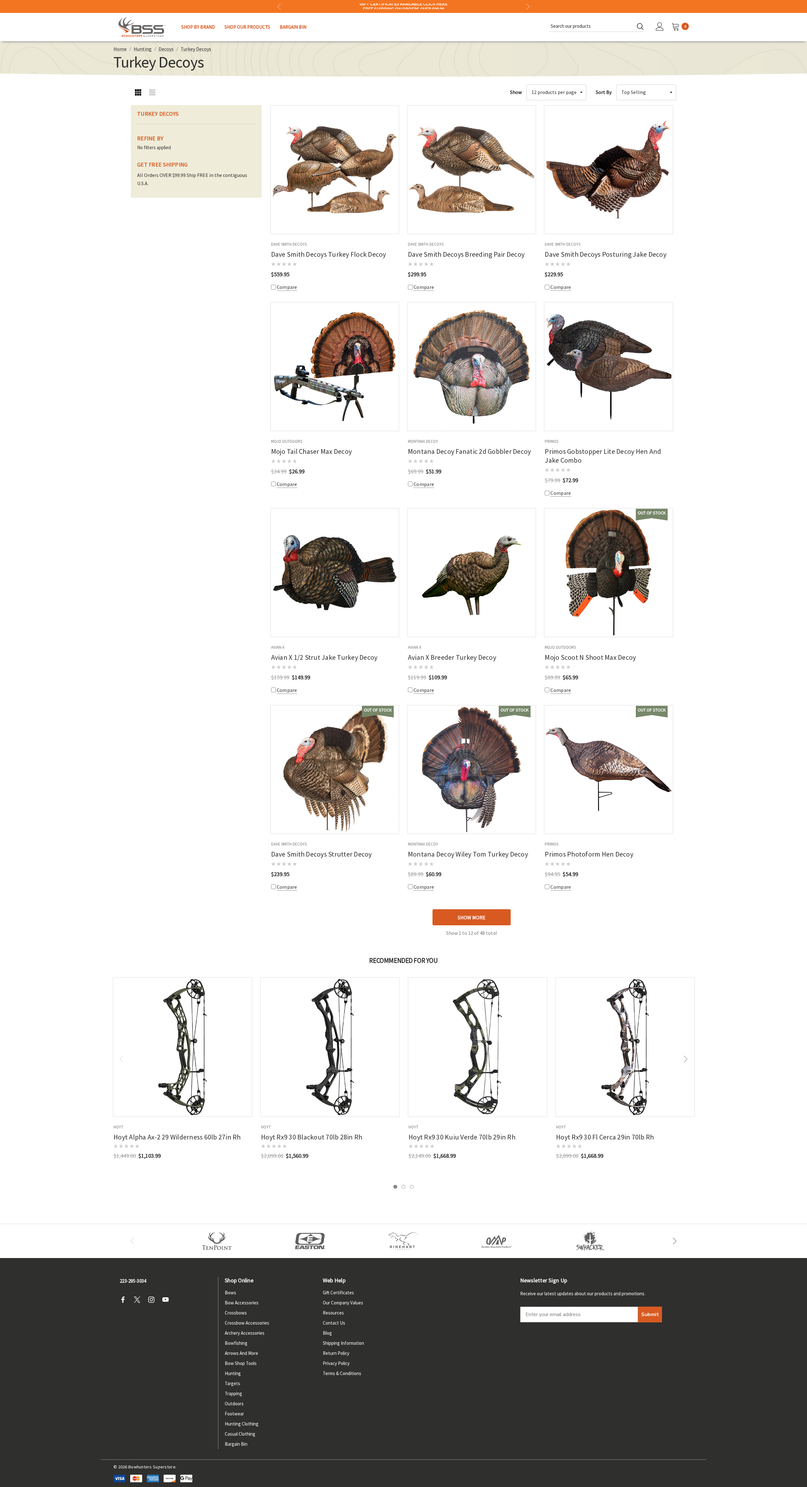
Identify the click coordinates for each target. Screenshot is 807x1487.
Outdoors (234, 1404)
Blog (327, 1333)
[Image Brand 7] (590, 1241)
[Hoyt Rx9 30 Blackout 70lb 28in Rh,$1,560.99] (330, 1047)
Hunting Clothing (241, 1424)
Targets (232, 1383)
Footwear (234, 1414)
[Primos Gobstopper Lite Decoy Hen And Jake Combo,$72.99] (608, 366)
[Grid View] (138, 92)
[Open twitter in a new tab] (139, 1300)
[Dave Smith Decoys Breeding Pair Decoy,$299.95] (471, 169)
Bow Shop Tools (241, 1363)
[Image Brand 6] (497, 1241)
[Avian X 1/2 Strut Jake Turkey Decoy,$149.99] (335, 572)
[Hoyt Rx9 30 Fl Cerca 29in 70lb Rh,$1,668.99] (625, 1047)
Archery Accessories (244, 1333)
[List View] (152, 92)
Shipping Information (343, 1343)
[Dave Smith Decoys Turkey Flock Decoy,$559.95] (335, 169)
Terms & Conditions (342, 1373)
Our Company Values (343, 1303)
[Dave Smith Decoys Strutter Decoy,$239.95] (335, 769)
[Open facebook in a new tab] (125, 1300)
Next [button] (528, 6)
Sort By (604, 92)
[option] (217, 1241)
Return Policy (336, 1353)
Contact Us (334, 1323)
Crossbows (236, 1313)
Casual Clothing (240, 1434)
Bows (230, 1293)
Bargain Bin (236, 1444)
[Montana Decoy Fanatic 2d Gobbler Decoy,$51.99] (471, 366)
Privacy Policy (336, 1363)
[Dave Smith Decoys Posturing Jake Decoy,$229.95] (608, 169)
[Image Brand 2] (310, 1241)
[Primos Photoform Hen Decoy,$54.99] (608, 769)
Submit (650, 1314)
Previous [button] (279, 6)
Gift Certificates (338, 1293)
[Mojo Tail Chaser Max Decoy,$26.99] (335, 366)
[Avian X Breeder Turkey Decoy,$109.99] (471, 572)
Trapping (233, 1393)
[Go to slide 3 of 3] (412, 1187)
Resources (333, 1313)
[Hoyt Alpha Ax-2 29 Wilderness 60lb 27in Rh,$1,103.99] (182, 1047)
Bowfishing (236, 1343)
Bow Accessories (241, 1303)
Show (516, 92)
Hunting (233, 1373)
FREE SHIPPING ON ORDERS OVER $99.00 (403, 6)
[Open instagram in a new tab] (153, 1300)
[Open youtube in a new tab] (167, 1300)
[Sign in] (660, 27)
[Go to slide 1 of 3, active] (395, 1187)
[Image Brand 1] (217, 1241)
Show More (471, 917)
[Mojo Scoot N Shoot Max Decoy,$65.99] (608, 572)
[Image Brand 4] (403, 1241)
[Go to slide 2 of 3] (403, 1187)
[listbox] (646, 92)
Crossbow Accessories (247, 1323)
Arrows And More (241, 1353)
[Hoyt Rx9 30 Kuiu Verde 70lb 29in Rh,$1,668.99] (477, 1047)
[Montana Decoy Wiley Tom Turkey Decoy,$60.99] (471, 769)
